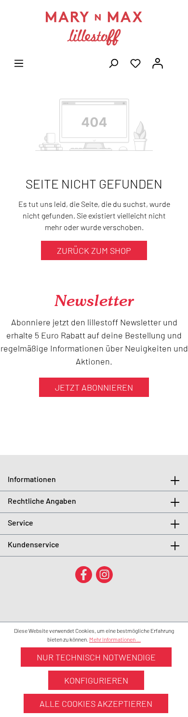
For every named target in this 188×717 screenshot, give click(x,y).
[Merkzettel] (135, 62)
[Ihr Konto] (158, 62)
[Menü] (19, 62)
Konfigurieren (96, 680)
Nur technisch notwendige (96, 657)
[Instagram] (104, 574)
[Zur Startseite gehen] (94, 28)
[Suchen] (113, 62)
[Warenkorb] (174, 60)
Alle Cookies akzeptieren (96, 703)
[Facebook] (83, 574)
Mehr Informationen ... (115, 639)
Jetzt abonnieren (94, 387)
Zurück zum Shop (94, 250)
